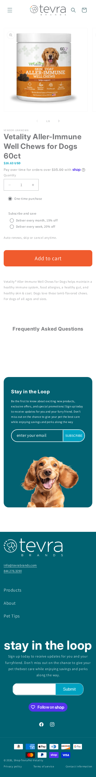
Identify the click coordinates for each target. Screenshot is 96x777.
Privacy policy (13, 766)
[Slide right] (58, 121)
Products (12, 590)
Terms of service (43, 766)
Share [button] (13, 313)
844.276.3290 (13, 571)
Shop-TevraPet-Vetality (28, 760)
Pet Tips (12, 616)
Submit (69, 689)
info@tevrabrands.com (20, 565)
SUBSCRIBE (73, 435)
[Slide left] (37, 121)
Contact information (79, 766)
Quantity (10, 175)
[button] (9, 10)
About (10, 603)
